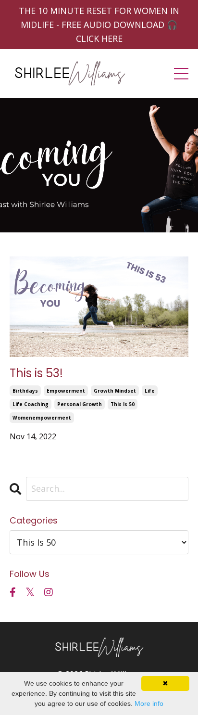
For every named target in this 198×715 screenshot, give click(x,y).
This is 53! (36, 374)
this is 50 (123, 404)
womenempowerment (41, 417)
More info (149, 703)
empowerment (66, 390)
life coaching (30, 404)
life (150, 390)
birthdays (25, 390)
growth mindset (115, 390)
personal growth (79, 404)
